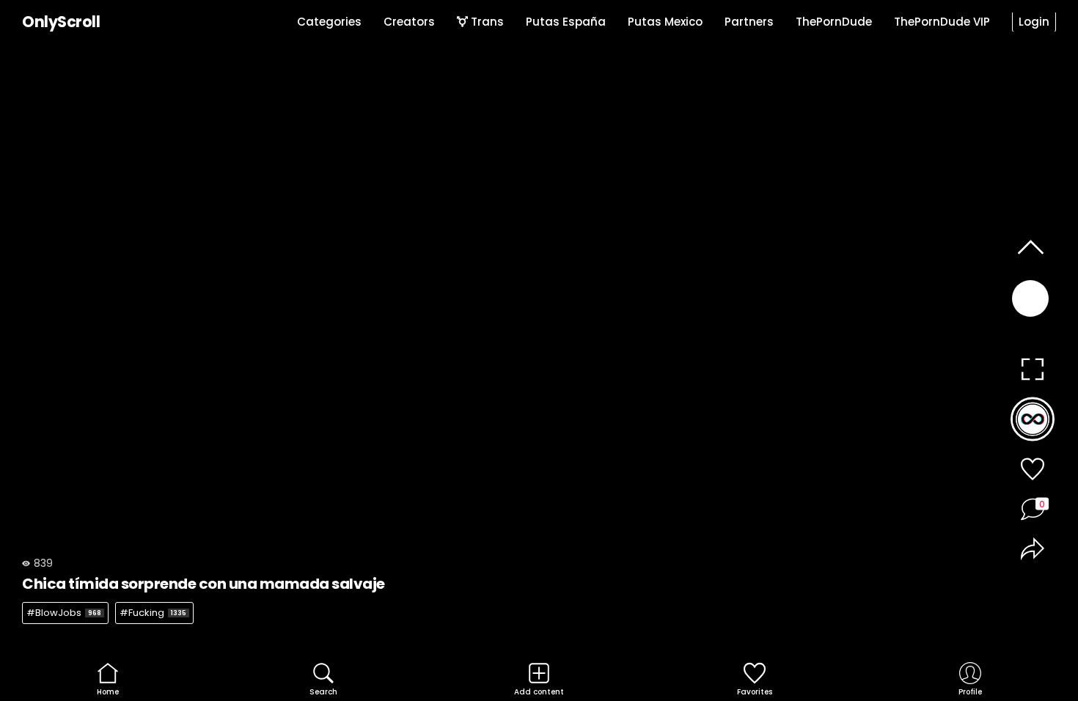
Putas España (566, 21)
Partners (749, 21)
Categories (329, 21)
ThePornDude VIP (942, 21)
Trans (486, 21)
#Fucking (153, 613)
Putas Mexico (665, 21)
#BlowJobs (63, 613)
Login (1034, 21)
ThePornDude (834, 21)
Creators (409, 21)
